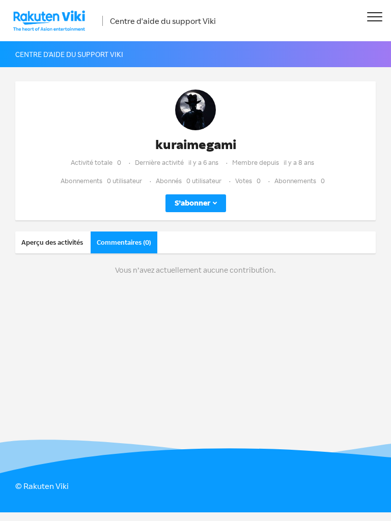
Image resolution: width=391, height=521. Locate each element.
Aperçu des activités (52, 242)
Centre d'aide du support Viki (163, 21)
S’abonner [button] (192, 203)
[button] (374, 16)
